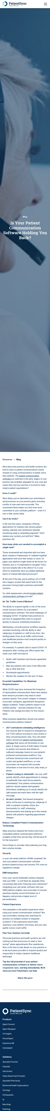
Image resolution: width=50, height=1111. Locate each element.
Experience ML (8, 1043)
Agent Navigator (9, 1029)
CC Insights (7, 1034)
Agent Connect (9, 1024)
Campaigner (8, 1048)
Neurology (7, 1104)
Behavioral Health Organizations (16, 1085)
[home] (15, 4)
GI (3, 1100)
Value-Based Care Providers (14, 1076)
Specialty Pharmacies (11, 1081)
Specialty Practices (10, 1062)
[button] (45, 4)
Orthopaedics (8, 1095)
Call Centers (7, 1071)
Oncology (6, 1090)
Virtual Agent (8, 1038)
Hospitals (6, 1067)
